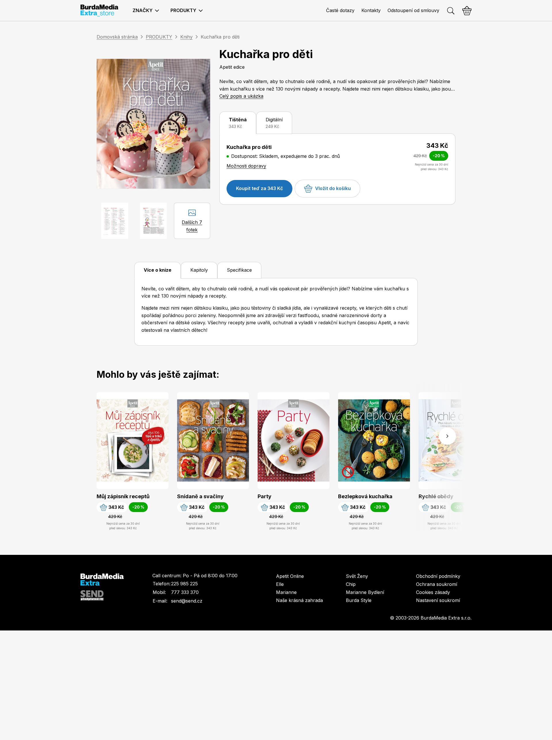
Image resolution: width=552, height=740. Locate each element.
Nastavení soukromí (438, 600)
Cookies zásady (433, 592)
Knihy (186, 37)
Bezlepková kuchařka (365, 496)
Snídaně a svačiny (200, 496)
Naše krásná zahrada (299, 600)
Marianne (286, 592)
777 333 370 (185, 592)
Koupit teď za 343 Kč (259, 188)
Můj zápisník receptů (123, 496)
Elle (280, 584)
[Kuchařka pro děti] (153, 123)
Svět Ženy (357, 576)
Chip (351, 584)
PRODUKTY (159, 37)
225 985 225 (184, 583)
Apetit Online (290, 576)
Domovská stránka (117, 37)
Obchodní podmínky (438, 576)
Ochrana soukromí (436, 584)
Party (264, 496)
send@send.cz (186, 601)
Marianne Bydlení (365, 592)
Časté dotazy (340, 10)
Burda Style (358, 600)
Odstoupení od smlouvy (413, 10)
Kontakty (371, 10)
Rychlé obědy (436, 496)
